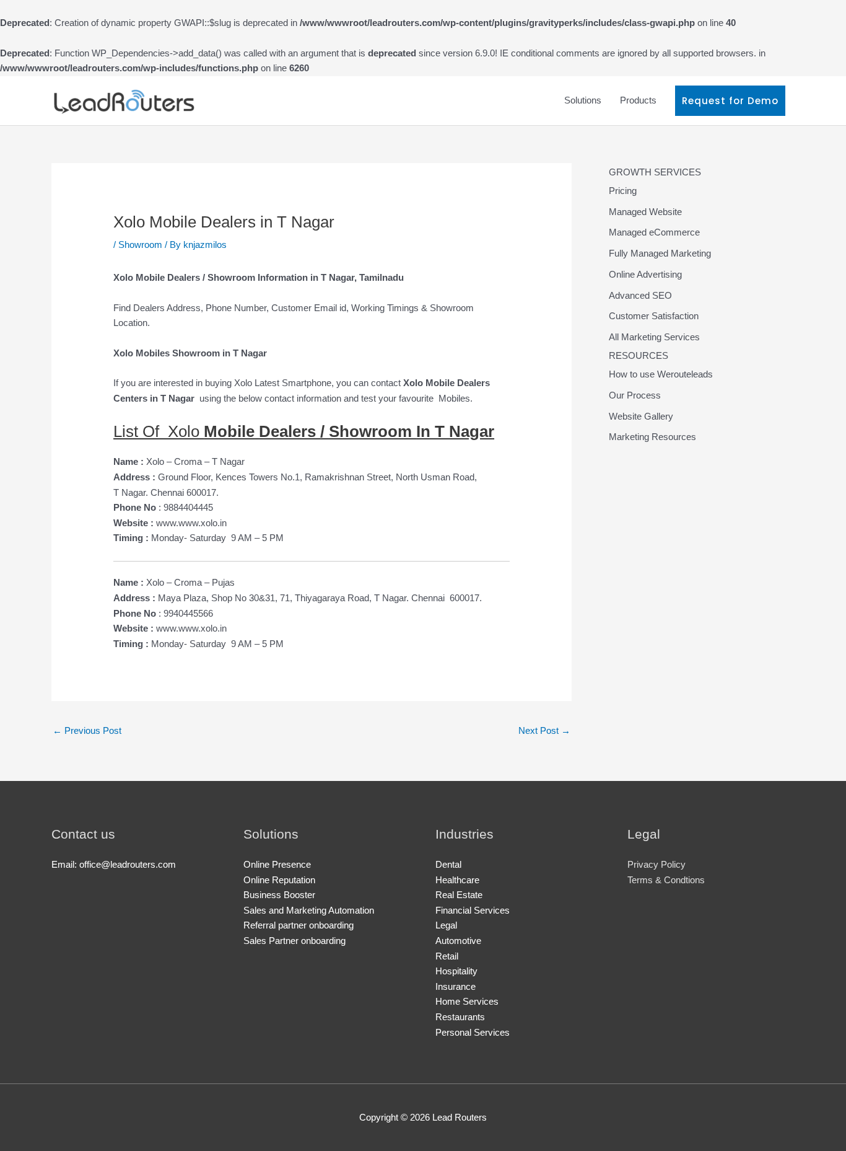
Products (638, 100)
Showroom (140, 244)
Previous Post (87, 730)
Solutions (582, 100)
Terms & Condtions (666, 880)
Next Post (544, 730)
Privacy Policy (656, 864)
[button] (730, 101)
